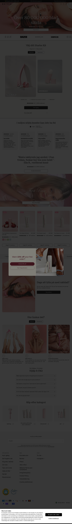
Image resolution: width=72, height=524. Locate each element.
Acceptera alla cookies (53, 514)
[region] (36, 516)
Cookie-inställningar (53, 518)
